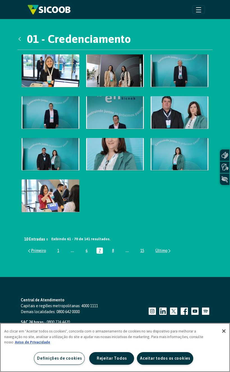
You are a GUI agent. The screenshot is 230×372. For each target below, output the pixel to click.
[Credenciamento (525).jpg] (50, 195)
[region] (115, 347)
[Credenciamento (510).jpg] (179, 112)
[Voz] (224, 167)
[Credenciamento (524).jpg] (179, 154)
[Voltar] (21, 39)
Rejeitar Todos (112, 358)
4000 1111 (89, 306)
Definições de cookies (59, 358)
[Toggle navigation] (198, 9)
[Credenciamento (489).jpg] (50, 112)
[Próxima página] (163, 251)
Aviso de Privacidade (32, 342)
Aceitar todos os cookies (165, 358)
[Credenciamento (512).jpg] (50, 154)
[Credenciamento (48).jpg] (115, 70)
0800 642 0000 (68, 311)
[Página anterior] (36, 251)
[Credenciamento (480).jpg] (179, 70)
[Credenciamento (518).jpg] (115, 154)
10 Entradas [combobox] (34, 239)
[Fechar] (224, 331)
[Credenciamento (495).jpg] (115, 112)
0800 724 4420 (58, 322)
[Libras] (224, 155)
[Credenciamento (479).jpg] (50, 70)
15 (143, 251)
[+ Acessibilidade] (224, 179)
